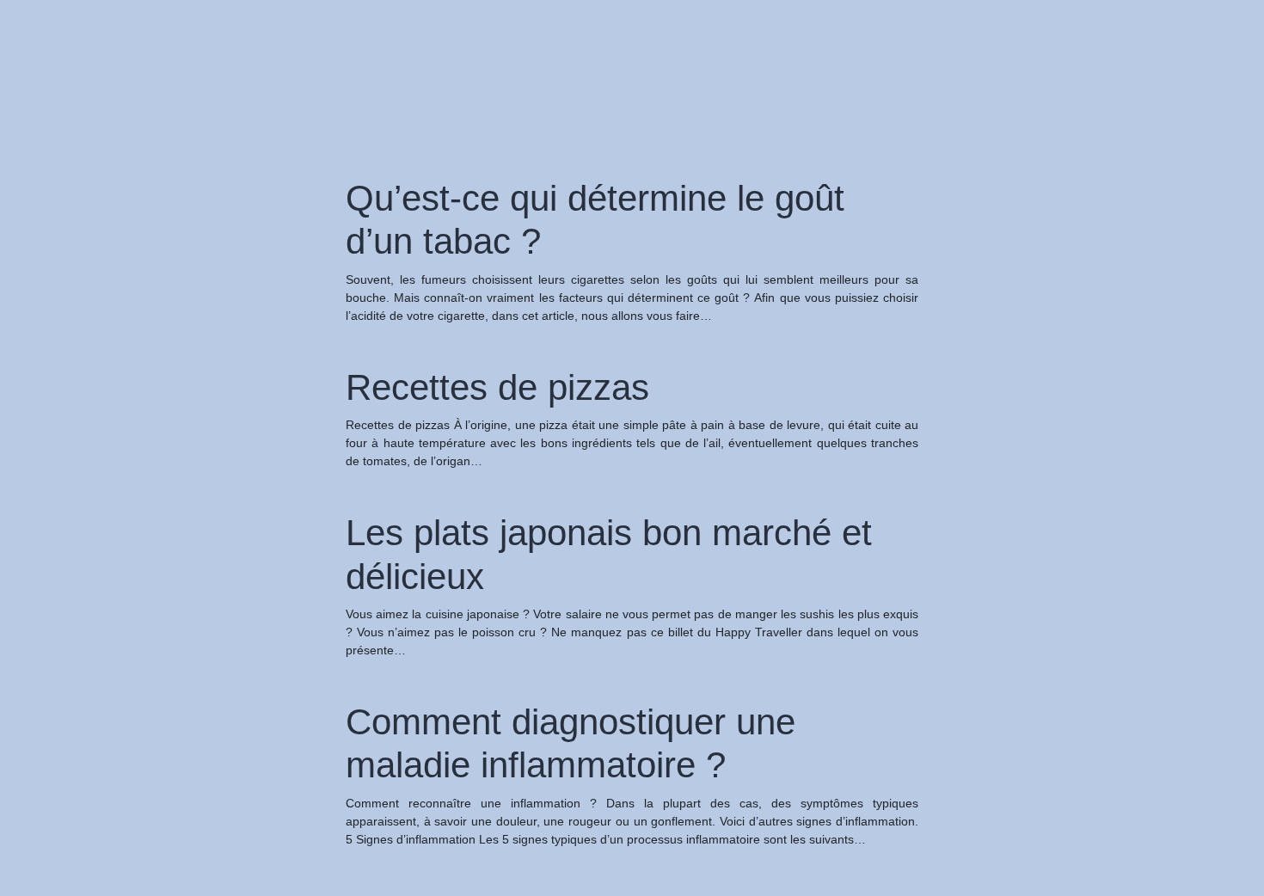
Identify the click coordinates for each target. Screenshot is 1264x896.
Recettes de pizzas (497, 387)
